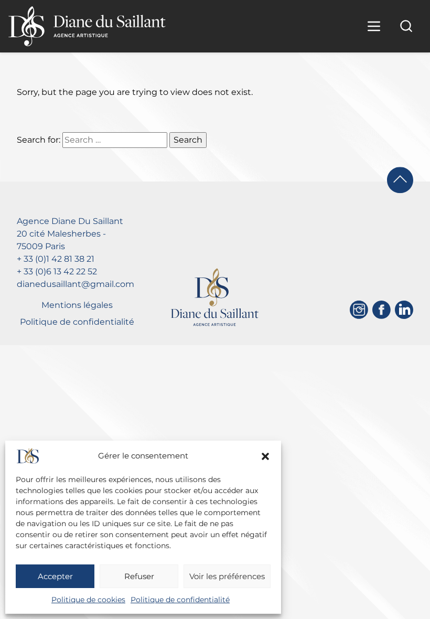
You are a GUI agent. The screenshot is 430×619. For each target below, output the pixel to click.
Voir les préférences (227, 576)
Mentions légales (77, 305)
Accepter (55, 576)
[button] (265, 456)
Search (188, 140)
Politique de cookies (88, 599)
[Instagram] (359, 310)
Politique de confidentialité (180, 599)
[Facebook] (381, 310)
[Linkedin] (404, 310)
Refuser (139, 576)
